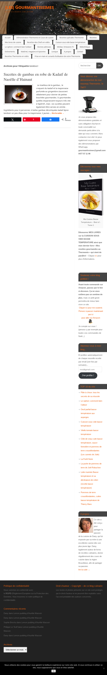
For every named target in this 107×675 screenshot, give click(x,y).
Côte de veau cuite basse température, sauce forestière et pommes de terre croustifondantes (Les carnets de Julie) (91, 447)
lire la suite (58, 113)
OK (98, 65)
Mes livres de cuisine (13, 42)
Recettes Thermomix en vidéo (17, 56)
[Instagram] (103, 5)
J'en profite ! (88, 375)
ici (96, 256)
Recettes (93, 37)
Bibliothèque (85, 47)
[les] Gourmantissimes (29, 7)
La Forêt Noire (87, 459)
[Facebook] (89, 5)
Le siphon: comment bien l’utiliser (18, 47)
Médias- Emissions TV (65, 47)
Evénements (10, 51)
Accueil (7, 37)
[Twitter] (94, 5)
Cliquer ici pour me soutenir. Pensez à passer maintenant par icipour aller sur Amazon (91, 313)
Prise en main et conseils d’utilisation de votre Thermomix (57, 56)
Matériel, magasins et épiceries (33, 51)
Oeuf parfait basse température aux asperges (88, 413)
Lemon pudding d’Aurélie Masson (27, 613)
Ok (53, 671)
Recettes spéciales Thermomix (72, 37)
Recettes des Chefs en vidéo (38, 42)
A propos (67, 51)
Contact (80, 51)
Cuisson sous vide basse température (70, 42)
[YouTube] (98, 5)
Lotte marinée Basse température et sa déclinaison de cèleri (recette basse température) (89, 480)
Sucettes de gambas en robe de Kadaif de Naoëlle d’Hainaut (36, 76)
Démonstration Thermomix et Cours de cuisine (35, 37)
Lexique (55, 51)
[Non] (103, 668)
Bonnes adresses (44, 47)
